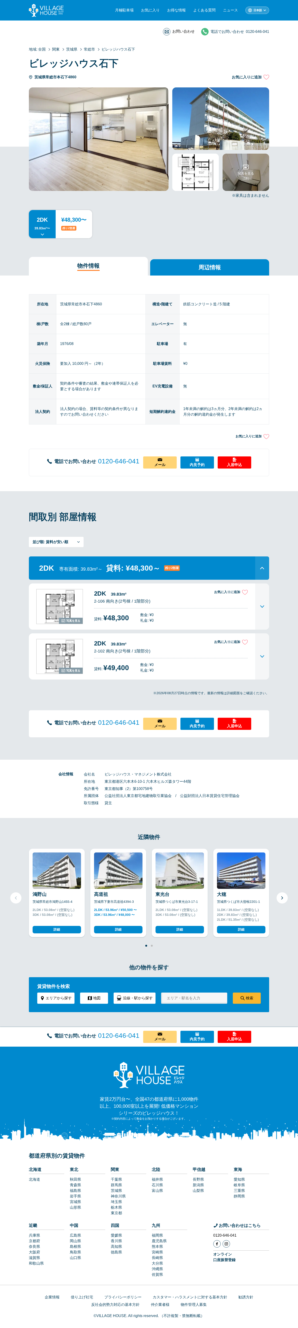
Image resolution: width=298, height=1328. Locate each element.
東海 (238, 1169)
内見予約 (197, 465)
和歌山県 (36, 1263)
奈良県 (34, 1247)
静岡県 (239, 1196)
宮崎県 (157, 1252)
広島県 (75, 1235)
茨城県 (116, 1191)
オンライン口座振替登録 (224, 1257)
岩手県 (75, 1196)
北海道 (35, 1169)
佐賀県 (157, 1274)
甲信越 (199, 1169)
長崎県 (157, 1258)
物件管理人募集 (194, 1305)
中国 (74, 1225)
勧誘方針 (245, 1297)
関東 (115, 1169)
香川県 (116, 1241)
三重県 (239, 1191)
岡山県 (75, 1241)
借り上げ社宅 (82, 1297)
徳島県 (116, 1252)
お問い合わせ (183, 31)
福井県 (157, 1179)
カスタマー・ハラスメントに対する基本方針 (190, 1297)
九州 (156, 1225)
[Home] (149, 1075)
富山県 (157, 1191)
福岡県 (157, 1235)
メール (160, 465)
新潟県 (198, 1185)
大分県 (157, 1263)
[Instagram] (226, 1244)
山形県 (75, 1207)
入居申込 (234, 465)
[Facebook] (217, 1244)
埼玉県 (116, 1202)
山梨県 (198, 1191)
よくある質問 (204, 10)
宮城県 (75, 1202)
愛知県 (239, 1179)
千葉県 (116, 1179)
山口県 (75, 1258)
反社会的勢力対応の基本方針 (115, 1305)
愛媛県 (116, 1235)
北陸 (156, 1169)
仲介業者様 (160, 1305)
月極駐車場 (124, 10)
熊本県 (157, 1247)
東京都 (116, 1213)
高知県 (116, 1247)
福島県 (75, 1191)
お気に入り (150, 10)
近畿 (33, 1225)
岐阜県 (239, 1185)
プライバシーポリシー (123, 1297)
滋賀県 (34, 1258)
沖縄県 (157, 1269)
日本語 (258, 10)
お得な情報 (176, 10)
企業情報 (52, 1297)
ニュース (230, 10)
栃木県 (116, 1207)
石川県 (157, 1185)
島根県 (75, 1247)
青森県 (75, 1185)
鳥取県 (75, 1252)
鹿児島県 (159, 1241)
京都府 (34, 1241)
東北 (74, 1169)
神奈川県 (118, 1196)
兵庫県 (34, 1235)
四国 (115, 1225)
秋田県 (75, 1179)
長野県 (198, 1179)
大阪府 (34, 1252)
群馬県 (116, 1185)
